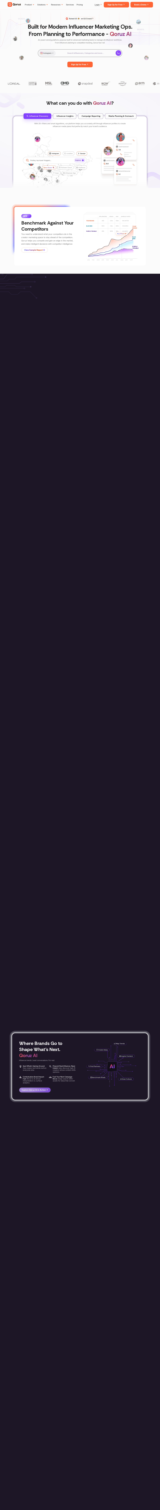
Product (28, 5)
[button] (119, 52)
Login (97, 5)
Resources (55, 5)
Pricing (80, 5)
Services (70, 5)
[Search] (118, 53)
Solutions (41, 5)
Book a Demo (140, 5)
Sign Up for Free (115, 5)
